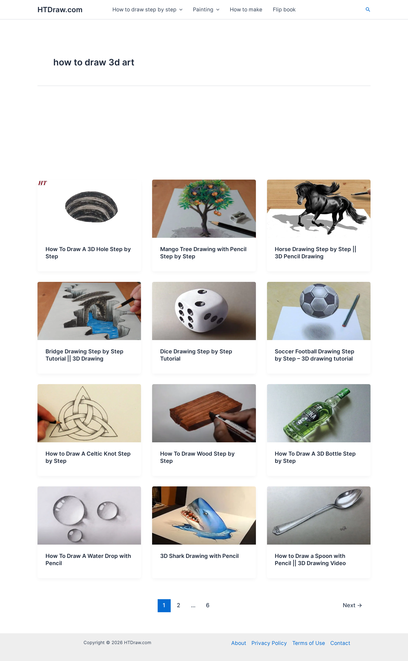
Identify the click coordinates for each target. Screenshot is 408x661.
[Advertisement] (204, 138)
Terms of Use (308, 643)
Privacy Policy (269, 643)
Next (352, 605)
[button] (179, 10)
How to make (246, 9)
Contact (340, 643)
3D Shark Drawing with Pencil (199, 556)
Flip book (284, 9)
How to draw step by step (144, 9)
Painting (203, 9)
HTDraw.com (59, 9)
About (238, 643)
